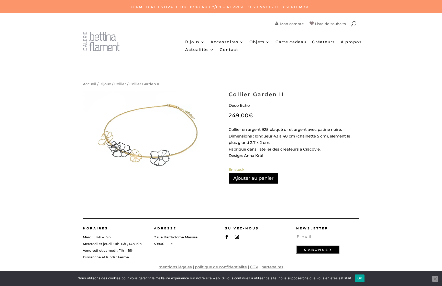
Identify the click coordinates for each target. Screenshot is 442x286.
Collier (120, 84)
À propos (351, 42)
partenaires (272, 266)
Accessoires (225, 42)
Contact (229, 50)
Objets (257, 42)
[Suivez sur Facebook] (227, 237)
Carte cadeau (290, 42)
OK (359, 278)
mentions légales (175, 266)
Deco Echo (239, 105)
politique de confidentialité (221, 266)
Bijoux (192, 42)
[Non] (435, 279)
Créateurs (323, 42)
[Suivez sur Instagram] (237, 237)
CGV (254, 266)
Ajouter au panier (253, 178)
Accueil (89, 84)
